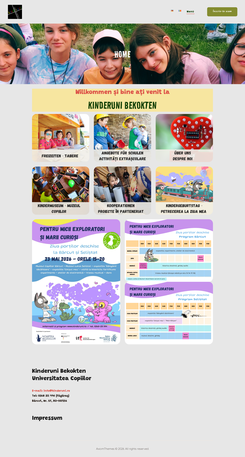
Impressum (47, 418)
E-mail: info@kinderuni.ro (51, 391)
